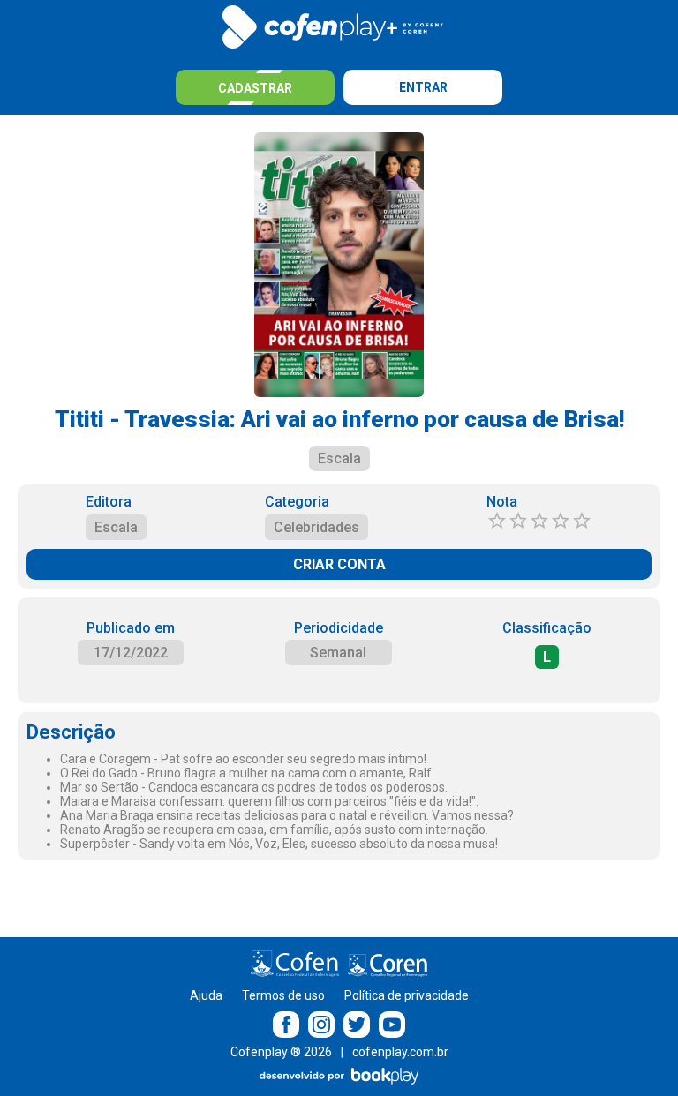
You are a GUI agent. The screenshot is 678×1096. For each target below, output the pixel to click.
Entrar (423, 87)
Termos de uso (283, 995)
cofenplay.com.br (400, 1052)
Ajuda (206, 995)
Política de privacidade (406, 995)
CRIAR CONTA (339, 564)
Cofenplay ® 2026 (281, 1052)
